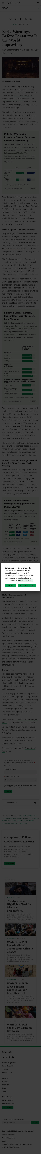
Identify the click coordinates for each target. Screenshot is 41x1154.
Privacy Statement (25, 578)
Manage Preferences (19, 588)
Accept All (20, 583)
